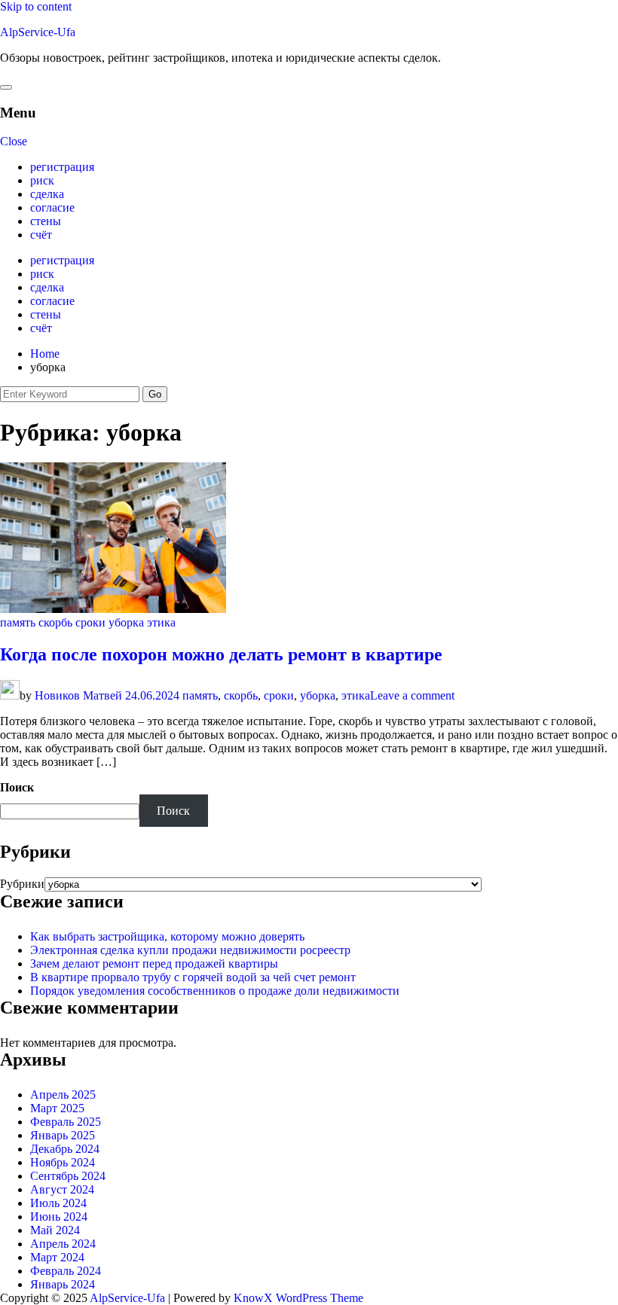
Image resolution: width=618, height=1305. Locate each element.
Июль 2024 (58, 1203)
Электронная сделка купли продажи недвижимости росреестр (190, 950)
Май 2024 (55, 1230)
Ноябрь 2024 (62, 1162)
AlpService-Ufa (37, 32)
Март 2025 (57, 1108)
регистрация (62, 166)
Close (13, 141)
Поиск (17, 787)
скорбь (55, 622)
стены (45, 221)
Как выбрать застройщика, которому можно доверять (167, 936)
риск (42, 180)
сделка (47, 194)
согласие (52, 207)
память (17, 622)
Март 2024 (57, 1257)
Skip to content (36, 6)
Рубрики (22, 883)
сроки (90, 622)
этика (161, 622)
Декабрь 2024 (64, 1148)
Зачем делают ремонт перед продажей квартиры (154, 963)
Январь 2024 (62, 1284)
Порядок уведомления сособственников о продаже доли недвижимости (214, 990)
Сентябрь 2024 (68, 1175)
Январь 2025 (62, 1135)
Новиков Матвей (78, 695)
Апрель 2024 (63, 1243)
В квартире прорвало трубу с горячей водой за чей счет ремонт (193, 977)
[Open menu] (6, 87)
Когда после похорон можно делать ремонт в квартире (221, 654)
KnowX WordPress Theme (298, 1297)
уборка (126, 622)
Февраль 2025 (65, 1121)
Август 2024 (62, 1189)
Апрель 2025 (63, 1094)
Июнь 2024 (58, 1216)
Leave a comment (412, 695)
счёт (41, 234)
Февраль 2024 (65, 1270)
